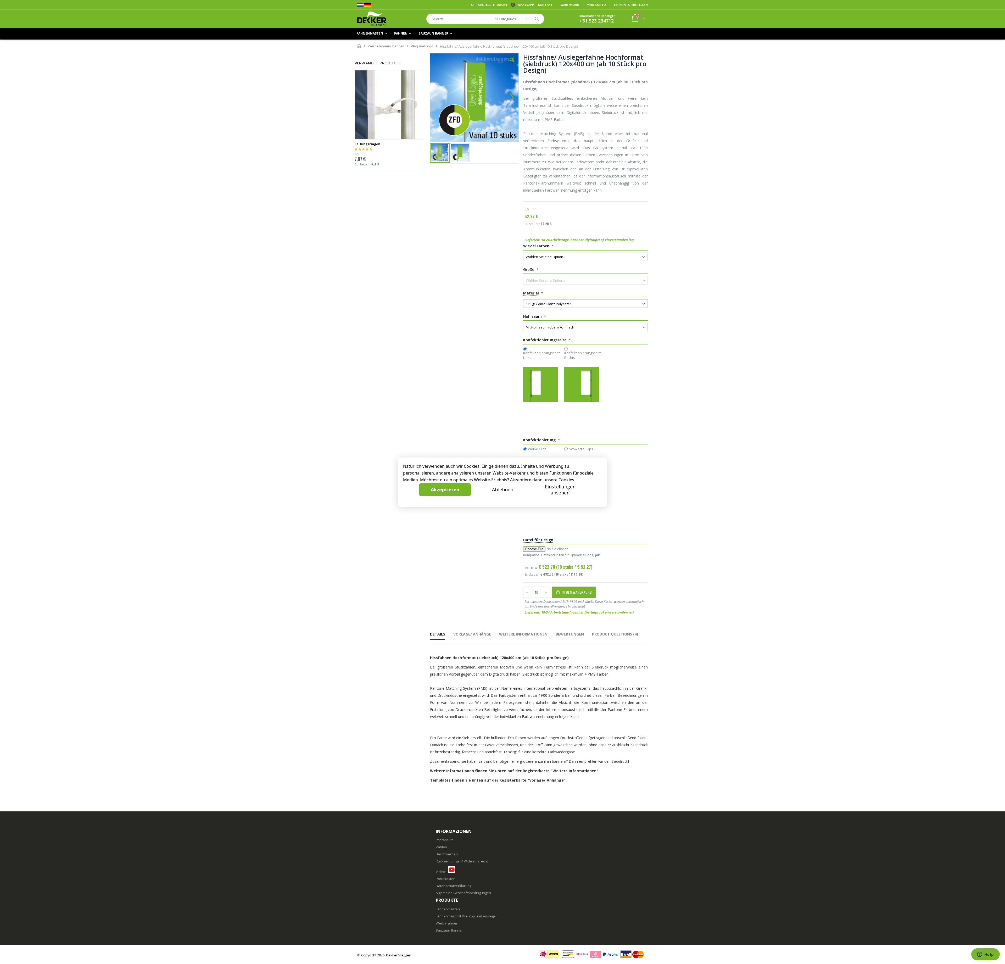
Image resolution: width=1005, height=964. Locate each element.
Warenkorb (570, 5)
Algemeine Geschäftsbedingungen (463, 892)
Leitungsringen (367, 144)
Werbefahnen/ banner (386, 46)
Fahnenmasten (448, 909)
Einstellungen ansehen (560, 489)
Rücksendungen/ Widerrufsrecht (462, 861)
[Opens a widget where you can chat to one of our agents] (985, 954)
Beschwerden (447, 854)
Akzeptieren (445, 489)
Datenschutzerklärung (453, 885)
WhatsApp (525, 5)
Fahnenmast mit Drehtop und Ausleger (466, 916)
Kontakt (545, 5)
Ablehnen (502, 489)
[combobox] (485, 19)
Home (359, 46)
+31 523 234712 (596, 21)
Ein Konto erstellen (631, 5)
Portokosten (445, 878)
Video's (442, 871)
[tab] (441, 635)
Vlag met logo (422, 46)
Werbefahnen (447, 923)
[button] (511, 63)
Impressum (445, 840)
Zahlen (441, 847)
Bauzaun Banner (449, 930)
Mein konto (596, 5)
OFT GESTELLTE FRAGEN (489, 5)
